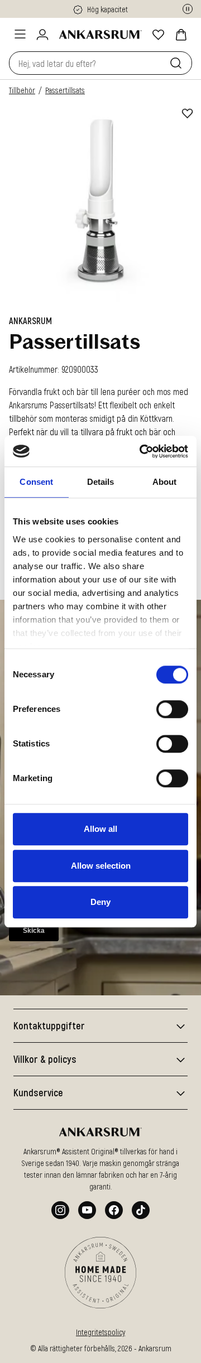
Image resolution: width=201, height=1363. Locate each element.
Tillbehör (22, 90)
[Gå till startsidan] (100, 34)
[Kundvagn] (181, 34)
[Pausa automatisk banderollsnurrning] (188, 9)
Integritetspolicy (100, 1332)
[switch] (172, 709)
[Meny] (20, 34)
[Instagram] (60, 1210)
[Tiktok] (141, 1210)
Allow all (100, 829)
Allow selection (101, 865)
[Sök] (178, 63)
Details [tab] (100, 482)
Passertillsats (65, 90)
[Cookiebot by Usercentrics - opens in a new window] (141, 451)
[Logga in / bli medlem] (42, 34)
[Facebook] (114, 1210)
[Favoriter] (158, 34)
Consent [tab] (36, 482)
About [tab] (164, 482)
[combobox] (87, 63)
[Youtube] (87, 1210)
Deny (100, 902)
